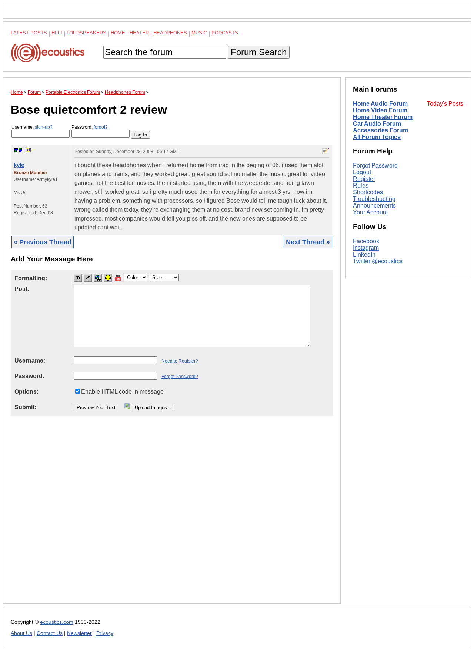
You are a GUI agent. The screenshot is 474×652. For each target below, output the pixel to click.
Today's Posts (445, 103)
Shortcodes (368, 192)
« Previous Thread (42, 242)
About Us (21, 633)
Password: (89, 127)
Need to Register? (179, 361)
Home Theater (130, 33)
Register (364, 179)
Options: (26, 391)
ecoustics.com (56, 622)
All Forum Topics (377, 137)
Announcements (374, 205)
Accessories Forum (380, 130)
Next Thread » (308, 242)
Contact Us (50, 633)
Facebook (366, 241)
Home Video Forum (380, 110)
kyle (19, 165)
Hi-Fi (56, 33)
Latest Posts (29, 33)
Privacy (104, 633)
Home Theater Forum (383, 117)
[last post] (20, 150)
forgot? (101, 127)
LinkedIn (364, 254)
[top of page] (16, 150)
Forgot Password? (179, 376)
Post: (21, 289)
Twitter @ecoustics (378, 261)
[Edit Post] (325, 151)
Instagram (366, 248)
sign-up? (44, 127)
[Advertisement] (172, 515)
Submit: (25, 407)
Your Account (370, 212)
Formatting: (30, 278)
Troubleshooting (374, 199)
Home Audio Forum (380, 103)
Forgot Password (375, 165)
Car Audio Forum (377, 123)
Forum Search (259, 52)
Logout (362, 172)
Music (199, 33)
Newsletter (79, 633)
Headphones (170, 33)
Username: (32, 127)
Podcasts (224, 33)
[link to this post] (28, 150)
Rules (360, 185)
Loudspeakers (86, 33)
